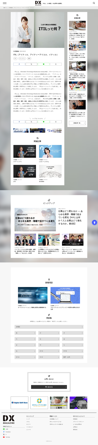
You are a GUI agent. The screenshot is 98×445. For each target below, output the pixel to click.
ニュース (28, 429)
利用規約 (75, 419)
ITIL (15, 58)
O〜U (17, 357)
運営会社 (75, 429)
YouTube (8, 437)
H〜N (65, 351)
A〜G (41, 351)
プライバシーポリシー (78, 421)
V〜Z (41, 357)
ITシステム (22, 58)
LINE (7, 429)
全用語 (18, 327)
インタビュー (29, 427)
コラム (28, 421)
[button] (19, 64)
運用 (29, 58)
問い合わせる (49, 387)
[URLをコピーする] (56, 64)
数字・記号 (67, 357)
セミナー (28, 424)
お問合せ (75, 427)
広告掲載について (54, 419)
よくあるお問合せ (77, 424)
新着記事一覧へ (77, 123)
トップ (28, 419)
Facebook (8, 431)
